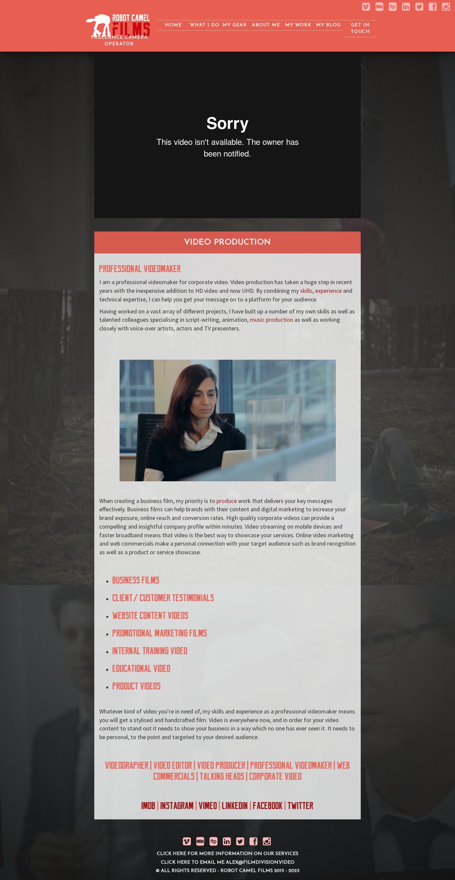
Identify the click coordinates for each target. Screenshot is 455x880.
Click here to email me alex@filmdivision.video (227, 862)
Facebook (268, 805)
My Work (298, 25)
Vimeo (208, 805)
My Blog (328, 25)
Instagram (177, 805)
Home (173, 25)
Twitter (300, 805)
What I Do (205, 25)
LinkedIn (235, 805)
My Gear (235, 25)
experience (328, 290)
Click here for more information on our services (227, 853)
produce (227, 501)
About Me (266, 25)
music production (271, 319)
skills (306, 290)
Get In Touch (360, 28)
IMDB (149, 805)
